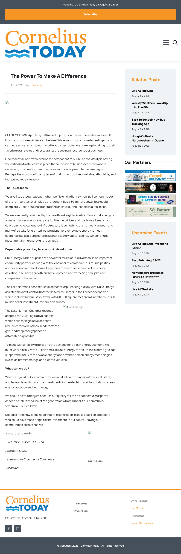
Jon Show (137, 508)
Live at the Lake (143, 91)
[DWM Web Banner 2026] (150, 208)
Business (37, 85)
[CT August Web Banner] (150, 172)
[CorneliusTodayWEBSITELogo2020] (27, 496)
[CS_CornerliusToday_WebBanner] (150, 184)
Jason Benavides (142, 523)
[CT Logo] (45, 29)
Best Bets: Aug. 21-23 (146, 260)
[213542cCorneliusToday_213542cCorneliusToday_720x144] (150, 196)
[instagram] (17, 528)
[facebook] (8, 528)
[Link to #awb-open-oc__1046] (175, 42)
